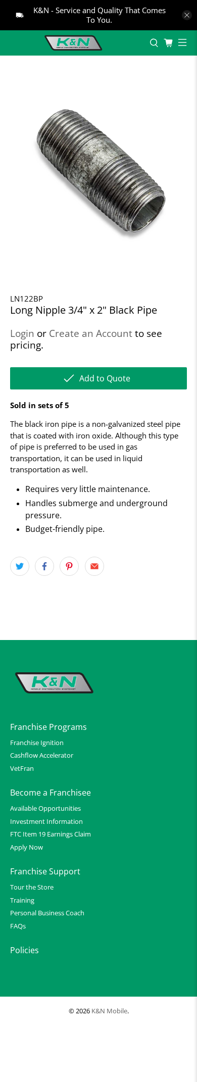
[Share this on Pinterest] (69, 566)
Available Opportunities (45, 808)
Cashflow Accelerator (41, 755)
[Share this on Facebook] (44, 566)
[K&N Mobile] (75, 43)
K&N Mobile (109, 1011)
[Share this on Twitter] (19, 566)
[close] (187, 15)
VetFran (22, 768)
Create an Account (90, 333)
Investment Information (46, 821)
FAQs (18, 925)
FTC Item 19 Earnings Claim (50, 834)
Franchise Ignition (37, 742)
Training (22, 900)
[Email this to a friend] (94, 566)
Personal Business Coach (47, 912)
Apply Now (26, 847)
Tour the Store (32, 887)
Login (22, 333)
